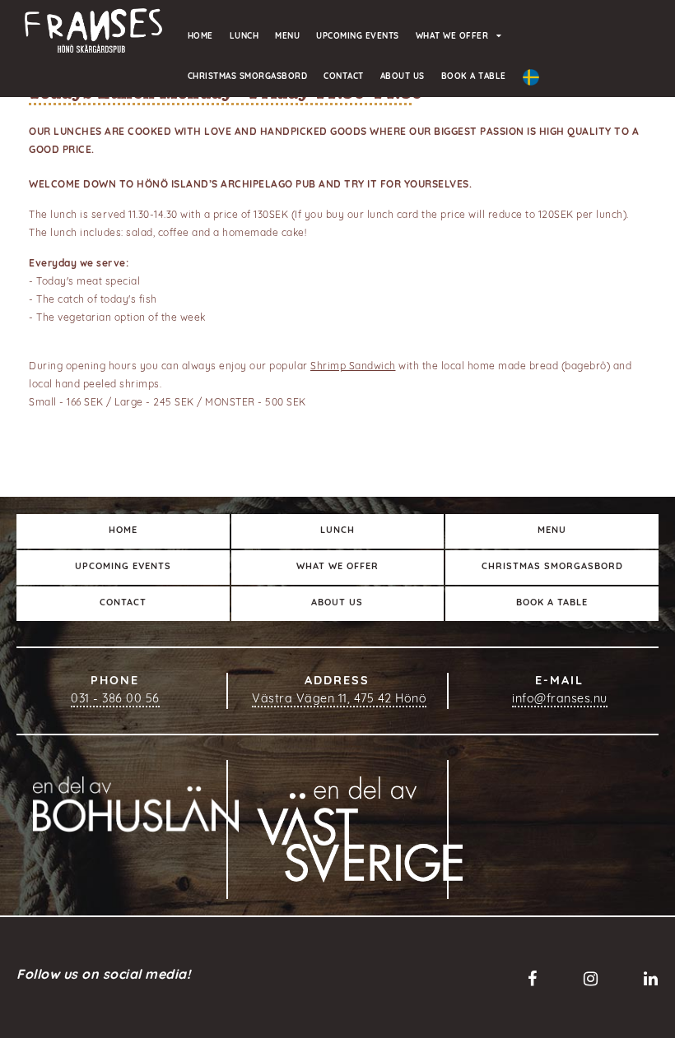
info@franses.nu (560, 699)
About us (402, 76)
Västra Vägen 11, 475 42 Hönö (339, 699)
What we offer (452, 36)
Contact (344, 76)
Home (200, 36)
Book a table (473, 76)
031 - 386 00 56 (115, 699)
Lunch (244, 36)
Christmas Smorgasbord (248, 76)
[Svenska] (531, 77)
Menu (287, 36)
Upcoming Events (357, 36)
